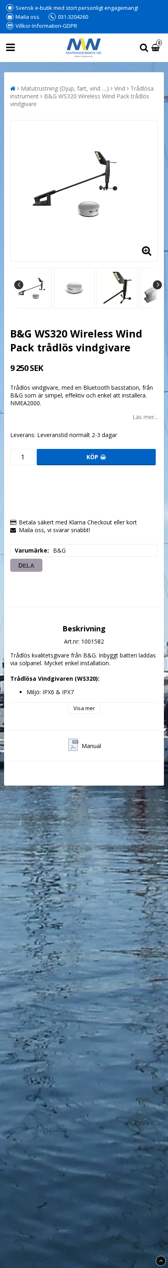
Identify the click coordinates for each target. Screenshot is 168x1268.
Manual (91, 746)
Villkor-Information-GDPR (46, 25)
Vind (119, 88)
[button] (156, 48)
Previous (18, 284)
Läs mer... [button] (145, 417)
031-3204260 (73, 16)
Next (157, 284)
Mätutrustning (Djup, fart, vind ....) (65, 88)
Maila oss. (27, 16)
